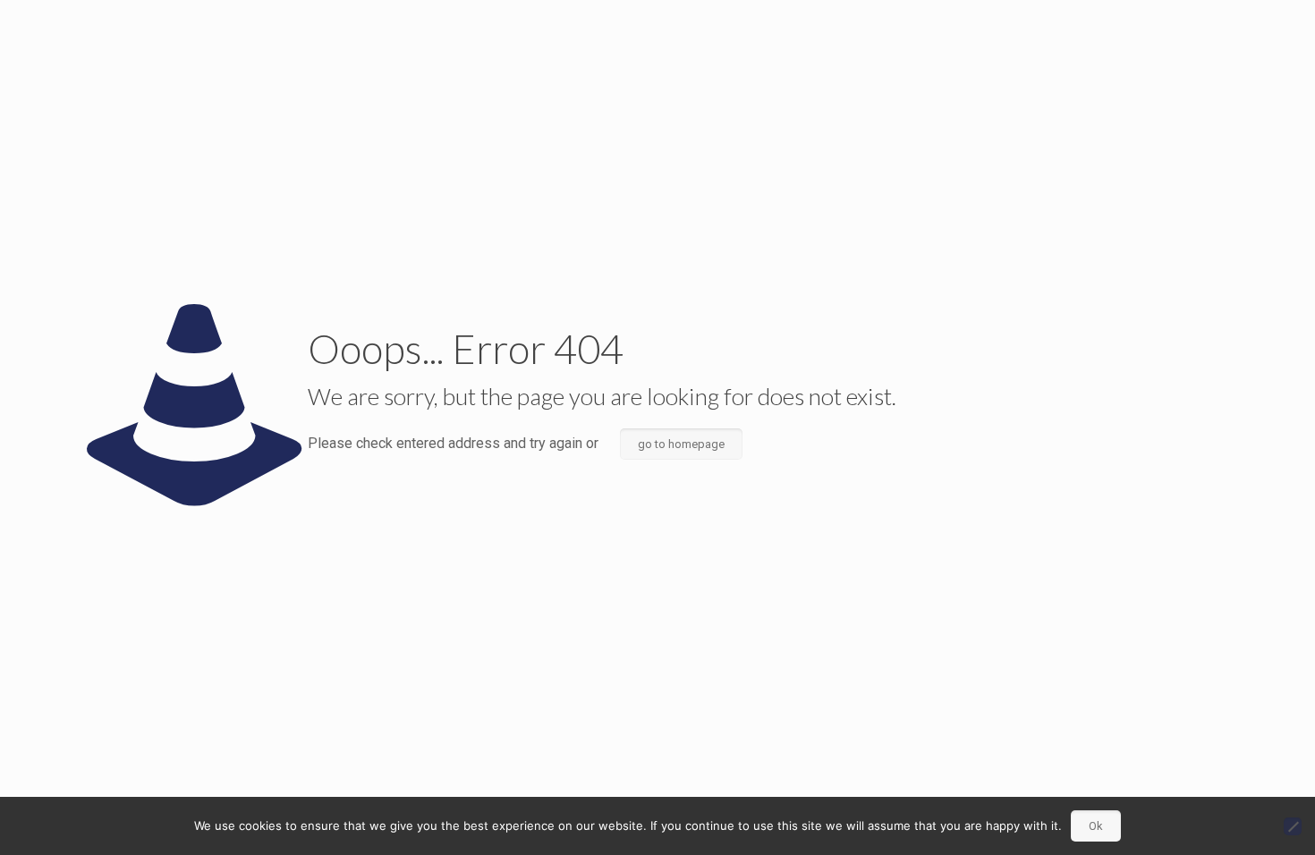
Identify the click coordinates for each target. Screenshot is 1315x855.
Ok (1096, 826)
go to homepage (681, 444)
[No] (1293, 826)
